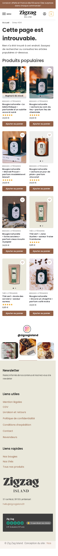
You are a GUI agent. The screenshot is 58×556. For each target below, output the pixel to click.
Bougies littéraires (11, 101)
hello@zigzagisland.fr (14, 504)
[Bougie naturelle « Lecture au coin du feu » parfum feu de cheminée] (41, 82)
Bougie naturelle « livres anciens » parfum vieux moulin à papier (13, 238)
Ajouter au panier (14, 123)
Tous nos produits (13, 467)
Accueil (5, 22)
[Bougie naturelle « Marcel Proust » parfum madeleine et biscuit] (14, 147)
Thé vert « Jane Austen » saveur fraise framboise (41, 237)
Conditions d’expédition (17, 425)
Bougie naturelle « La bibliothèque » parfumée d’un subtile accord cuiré (14, 108)
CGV (5, 407)
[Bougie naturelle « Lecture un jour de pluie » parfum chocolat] (41, 147)
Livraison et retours (14, 412)
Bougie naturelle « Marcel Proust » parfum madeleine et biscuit (13, 173)
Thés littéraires (37, 231)
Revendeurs (10, 437)
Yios (48, 543)
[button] (50, 14)
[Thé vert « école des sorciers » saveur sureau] (14, 274)
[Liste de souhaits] (22, 70)
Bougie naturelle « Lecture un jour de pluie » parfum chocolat (39, 173)
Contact (8, 431)
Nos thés (8, 461)
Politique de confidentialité (19, 418)
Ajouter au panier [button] (41, 123)
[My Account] (44, 14)
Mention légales (12, 402)
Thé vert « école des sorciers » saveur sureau (12, 299)
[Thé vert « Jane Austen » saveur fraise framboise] (41, 212)
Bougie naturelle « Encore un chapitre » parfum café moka (41, 299)
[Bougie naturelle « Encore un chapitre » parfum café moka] (41, 274)
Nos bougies (10, 456)
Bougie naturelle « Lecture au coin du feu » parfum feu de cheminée (40, 108)
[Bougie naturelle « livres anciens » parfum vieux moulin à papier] (14, 212)
